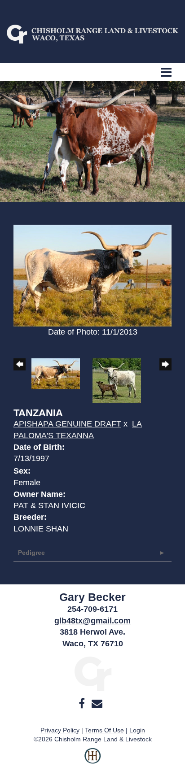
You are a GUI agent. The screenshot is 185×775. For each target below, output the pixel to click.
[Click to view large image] (92, 274)
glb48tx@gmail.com (92, 620)
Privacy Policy (59, 730)
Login (137, 730)
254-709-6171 (92, 609)
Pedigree (31, 552)
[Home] (93, 673)
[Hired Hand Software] (92, 761)
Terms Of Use (104, 730)
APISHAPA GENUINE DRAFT (67, 423)
